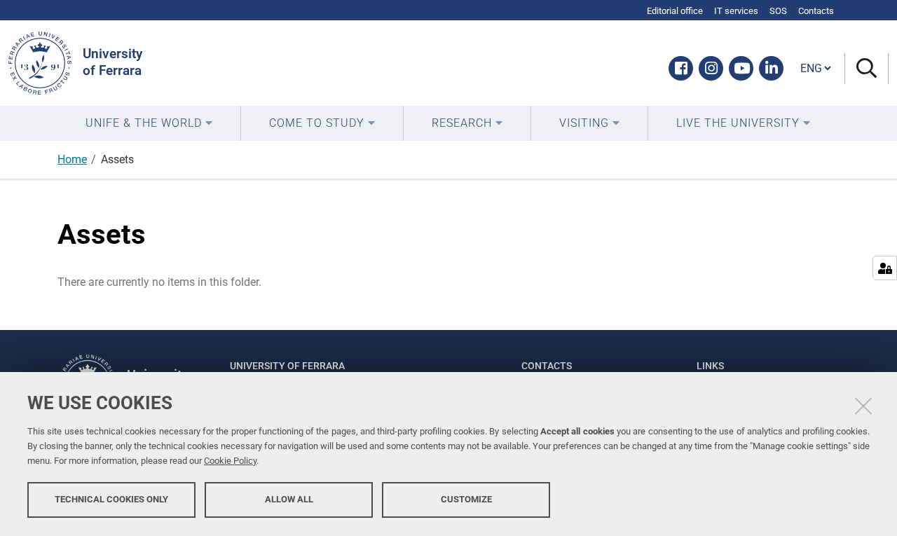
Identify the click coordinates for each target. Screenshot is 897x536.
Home (72, 159)
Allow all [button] (289, 499)
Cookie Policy (230, 460)
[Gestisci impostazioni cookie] (884, 268)
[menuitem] (148, 123)
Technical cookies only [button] (111, 499)
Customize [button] (466, 499)
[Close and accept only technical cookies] (863, 405)
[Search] (866, 69)
